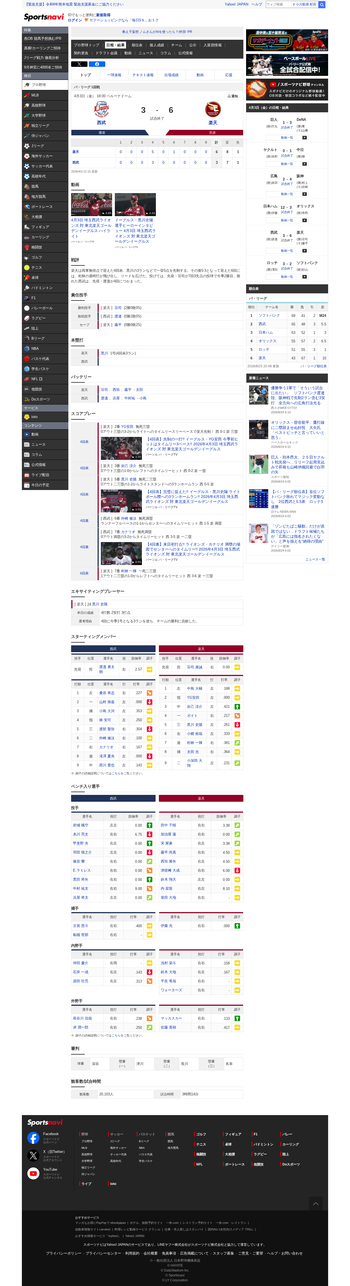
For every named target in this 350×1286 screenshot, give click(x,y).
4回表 (84, 442)
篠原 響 (79, 861)
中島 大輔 (194, 688)
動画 (128, 53)
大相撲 (230, 1154)
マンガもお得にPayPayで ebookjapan (100, 1222)
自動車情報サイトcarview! (92, 1229)
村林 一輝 (128, 571)
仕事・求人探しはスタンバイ (184, 1229)
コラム (165, 53)
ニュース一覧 (315, 559)
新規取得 (103, 15)
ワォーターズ (171, 990)
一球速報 (114, 75)
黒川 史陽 (128, 479)
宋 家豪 (167, 843)
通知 (234, 96)
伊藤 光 (167, 926)
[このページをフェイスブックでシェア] (97, 64)
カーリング (290, 1144)
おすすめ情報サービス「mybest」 (98, 1236)
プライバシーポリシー (63, 1253)
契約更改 (81, 53)
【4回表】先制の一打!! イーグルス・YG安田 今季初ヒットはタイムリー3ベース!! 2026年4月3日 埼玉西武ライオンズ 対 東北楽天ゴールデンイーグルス (192, 444)
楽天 (75, 152)
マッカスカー (171, 1018)
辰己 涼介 (128, 466)
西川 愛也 (107, 765)
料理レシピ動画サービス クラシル (138, 1229)
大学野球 (86, 1160)
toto (113, 1184)
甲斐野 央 (80, 843)
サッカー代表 (118, 1154)
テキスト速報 (143, 75)
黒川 (104, 353)
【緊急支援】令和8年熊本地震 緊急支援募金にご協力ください (74, 4)
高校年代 (115, 1160)
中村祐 (129, 398)
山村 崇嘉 (107, 702)
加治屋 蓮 (168, 834)
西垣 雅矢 (168, 861)
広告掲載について (194, 1253)
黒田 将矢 (80, 879)
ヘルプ (257, 4)
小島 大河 (107, 711)
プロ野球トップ (87, 45)
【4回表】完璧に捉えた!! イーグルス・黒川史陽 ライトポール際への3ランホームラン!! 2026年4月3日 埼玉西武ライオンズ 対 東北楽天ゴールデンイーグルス (193, 496)
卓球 (228, 1144)
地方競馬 (173, 1147)
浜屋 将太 (80, 897)
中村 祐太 (80, 888)
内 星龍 (167, 888)
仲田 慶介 (80, 963)
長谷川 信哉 (82, 1018)
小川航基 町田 (306, 4)
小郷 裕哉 (194, 734)
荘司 (118, 308)
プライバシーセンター (103, 1253)
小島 (143, 398)
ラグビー (260, 1154)
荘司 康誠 (194, 667)
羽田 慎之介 (82, 852)
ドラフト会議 (106, 53)
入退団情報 (212, 45)
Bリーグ (144, 1141)
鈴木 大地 (168, 972)
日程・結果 (115, 45)
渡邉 (118, 316)
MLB (84, 1147)
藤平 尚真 (168, 852)
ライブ (86, 1184)
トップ (85, 75)
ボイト (192, 716)
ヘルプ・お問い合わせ (285, 1253)
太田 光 (193, 752)
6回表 (84, 573)
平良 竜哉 (168, 981)
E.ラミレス (82, 870)
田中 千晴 (168, 825)
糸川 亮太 (80, 834)
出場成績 (171, 75)
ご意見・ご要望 (250, 1253)
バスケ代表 (146, 1154)
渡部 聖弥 (107, 729)
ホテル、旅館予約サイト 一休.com (154, 1222)
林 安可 (105, 720)
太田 (139, 390)
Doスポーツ (291, 1164)
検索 (321, 4)
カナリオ (128, 532)
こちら (116, 773)
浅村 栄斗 (168, 963)
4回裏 (84, 521)
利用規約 (132, 1253)
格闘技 (201, 1154)
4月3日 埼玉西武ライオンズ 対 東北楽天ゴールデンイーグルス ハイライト (91, 228)
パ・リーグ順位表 (314, 366)
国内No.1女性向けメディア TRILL (230, 1229)
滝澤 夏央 (107, 756)
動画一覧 (287, 137)
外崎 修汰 (128, 518)
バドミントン (263, 1144)
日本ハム (266, 332)
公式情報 (185, 53)
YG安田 (127, 427)
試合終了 (287, 127)
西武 (75, 162)
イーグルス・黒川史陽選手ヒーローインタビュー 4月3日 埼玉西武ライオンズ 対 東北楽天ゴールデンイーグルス (135, 231)
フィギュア (233, 1134)
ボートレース (235, 1164)
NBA (142, 1147)
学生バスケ (146, 1160)
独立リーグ (88, 1167)
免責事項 (169, 1253)
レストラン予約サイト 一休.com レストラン (214, 1222)
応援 (228, 75)
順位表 (137, 45)
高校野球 (86, 1154)
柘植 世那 (80, 935)
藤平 (118, 325)
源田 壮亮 (80, 981)
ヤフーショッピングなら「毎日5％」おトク (124, 20)
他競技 (259, 1164)
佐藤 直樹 (168, 1027)
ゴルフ (201, 1134)
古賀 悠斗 (80, 926)
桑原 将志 (107, 693)
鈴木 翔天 (168, 879)
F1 (256, 1134)
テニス (201, 1144)
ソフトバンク (269, 315)
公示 (193, 45)
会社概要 (151, 1253)
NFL (199, 1164)
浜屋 (116, 398)
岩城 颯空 (80, 825)
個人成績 (157, 45)
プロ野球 (86, 1141)
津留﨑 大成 (170, 870)
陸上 (285, 1154)
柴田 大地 (168, 897)
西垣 (116, 390)
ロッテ (264, 349)
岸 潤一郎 (80, 1027)
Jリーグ (115, 1141)
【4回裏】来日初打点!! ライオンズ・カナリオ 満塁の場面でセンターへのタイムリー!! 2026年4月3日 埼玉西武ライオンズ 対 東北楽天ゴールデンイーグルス (193, 549)
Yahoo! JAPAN (236, 4)
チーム (176, 45)
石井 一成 (80, 972)
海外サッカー (118, 1147)
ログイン (75, 20)
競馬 (170, 1141)
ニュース (146, 53)
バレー (287, 1134)
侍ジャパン (88, 1174)
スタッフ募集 (223, 1253)
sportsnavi (45, 1122)
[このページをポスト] (79, 64)
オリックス (267, 341)
